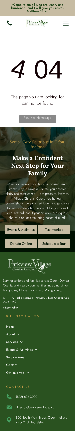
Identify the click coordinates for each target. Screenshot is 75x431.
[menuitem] (37, 327)
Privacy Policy (10, 307)
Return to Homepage (37, 117)
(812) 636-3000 (26, 396)
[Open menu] (66, 23)
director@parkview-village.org (35, 407)
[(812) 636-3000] (9, 25)
